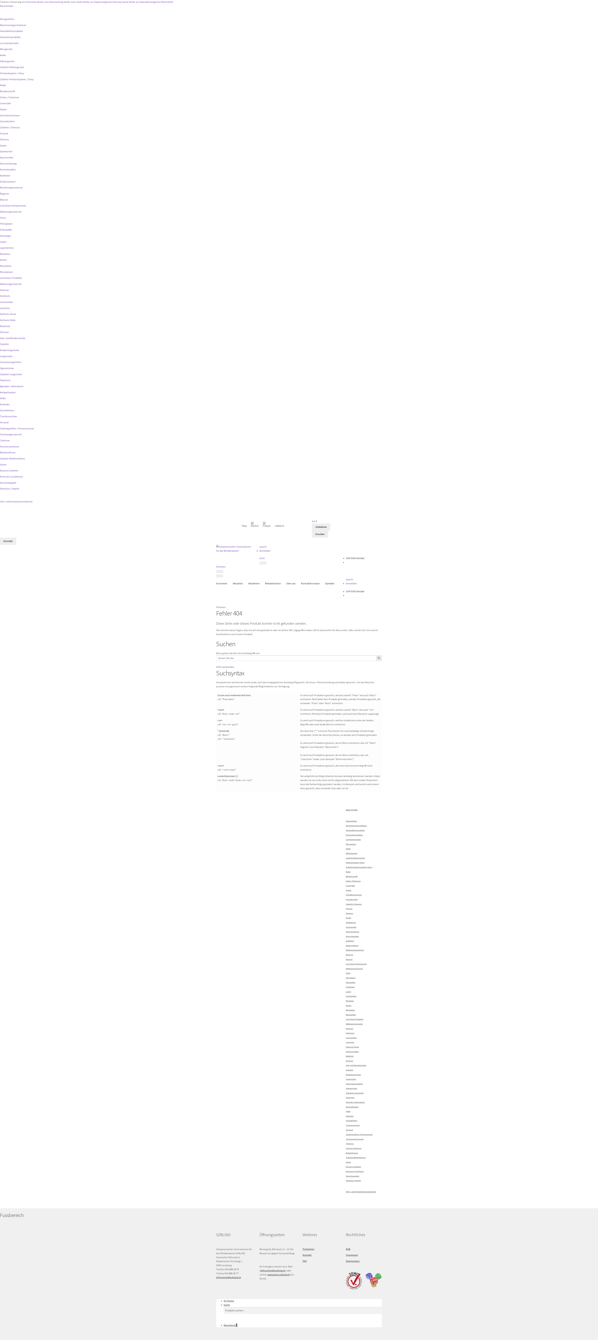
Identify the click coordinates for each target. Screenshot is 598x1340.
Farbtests (5, 295)
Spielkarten (6, 151)
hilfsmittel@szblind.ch (228, 1277)
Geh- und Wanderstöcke (12, 338)
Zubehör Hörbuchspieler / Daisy (16, 79)
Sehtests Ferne (8, 314)
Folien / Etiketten (9, 97)
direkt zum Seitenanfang (50, 1)
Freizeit (4, 133)
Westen (4, 199)
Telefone (5, 440)
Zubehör (4, 344)
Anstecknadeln (8, 169)
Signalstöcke (7, 368)
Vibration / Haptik (9, 488)
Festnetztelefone (9, 446)
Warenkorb (167, 1)
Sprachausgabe (8, 482)
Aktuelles (238, 583)
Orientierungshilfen (10, 362)
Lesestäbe (5, 103)
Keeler (3, 259)
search (262, 546)
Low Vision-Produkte (11, 277)
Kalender (5, 404)
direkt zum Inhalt (73, 1)
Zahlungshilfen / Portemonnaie (17, 428)
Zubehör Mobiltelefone (12, 458)
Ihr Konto (229, 1300)
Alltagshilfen (7, 19)
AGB (348, 1249)
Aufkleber (5, 175)
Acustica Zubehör (9, 470)
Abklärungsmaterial (10, 211)
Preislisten (308, 1249)
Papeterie (5, 380)
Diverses (4, 139)
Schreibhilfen (7, 410)
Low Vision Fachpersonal (13, 205)
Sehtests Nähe (8, 320)
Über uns (291, 583)
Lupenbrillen (7, 247)
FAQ (305, 1261)
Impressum (352, 1255)
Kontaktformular (310, 583)
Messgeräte (6, 49)
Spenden (329, 583)
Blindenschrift (7, 91)
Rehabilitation (273, 583)
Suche (125, 1)
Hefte (3, 398)
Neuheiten (254, 583)
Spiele (3, 145)
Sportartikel (6, 157)
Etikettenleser (8, 181)
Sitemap (117, 1)
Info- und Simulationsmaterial (16, 501)
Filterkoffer (6, 229)
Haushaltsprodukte (10, 37)
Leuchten (5, 308)
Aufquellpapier (8, 392)
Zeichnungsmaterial (11, 434)
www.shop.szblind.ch (279, 1274)
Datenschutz (353, 1261)
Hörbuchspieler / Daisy (12, 73)
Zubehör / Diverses (10, 127)
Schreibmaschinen (10, 115)
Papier (3, 109)
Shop (244, 525)
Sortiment (221, 583)
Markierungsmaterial (11, 187)
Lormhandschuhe (9, 43)
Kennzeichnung (8, 163)
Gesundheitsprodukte (11, 31)
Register (4, 193)
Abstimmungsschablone (13, 25)
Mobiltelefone (7, 452)
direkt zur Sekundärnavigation (145, 1)
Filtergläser (6, 223)
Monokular (6, 265)
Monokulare (6, 271)
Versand (4, 422)
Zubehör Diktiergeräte (12, 67)
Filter (3, 217)
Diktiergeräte (7, 61)
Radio (3, 85)
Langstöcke (6, 356)
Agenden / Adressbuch (11, 386)
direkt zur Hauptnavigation (97, 1)
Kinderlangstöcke (9, 350)
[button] (220, 607)
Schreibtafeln (7, 121)
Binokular (5, 253)
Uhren (3, 464)
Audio (3, 55)
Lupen (3, 241)
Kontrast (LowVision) (11, 476)
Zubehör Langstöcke (11, 374)
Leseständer (6, 302)
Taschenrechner (8, 416)
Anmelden (264, 550)
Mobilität (5, 326)
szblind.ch (279, 525)
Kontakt (307, 1255)
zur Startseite (29, 1)
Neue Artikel (6, 5)
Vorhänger (5, 235)
